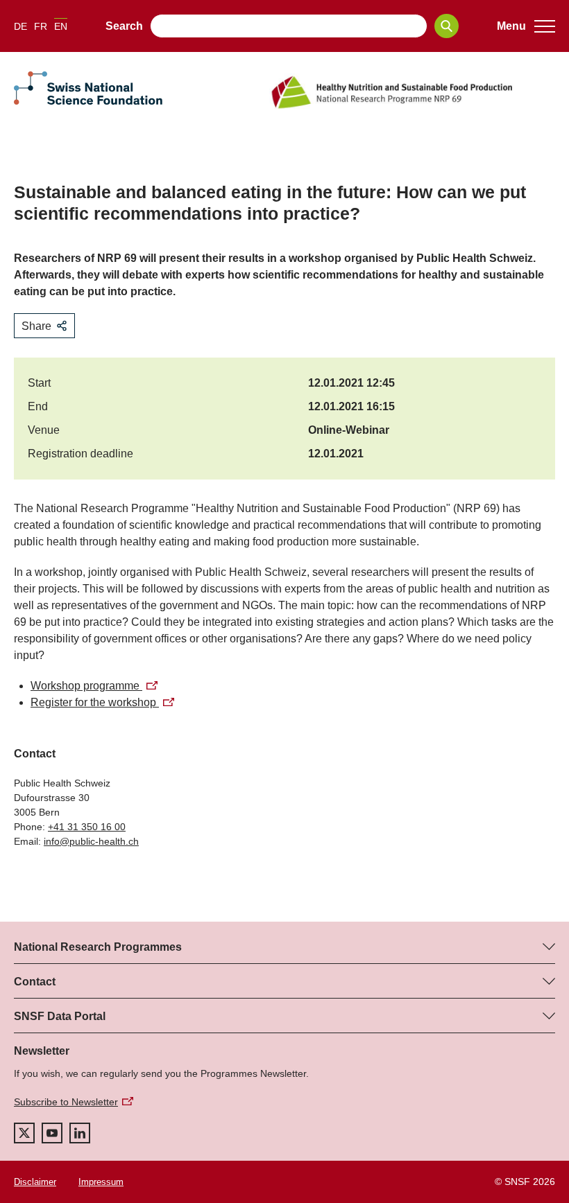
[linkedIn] (79, 1133)
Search (124, 26)
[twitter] (24, 1133)
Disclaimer (35, 1182)
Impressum (101, 1182)
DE (20, 26)
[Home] (412, 92)
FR (40, 26)
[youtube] (52, 1133)
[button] (526, 26)
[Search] (446, 26)
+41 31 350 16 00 (87, 826)
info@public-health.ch (91, 841)
